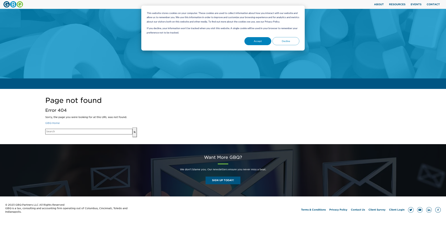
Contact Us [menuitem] (358, 209)
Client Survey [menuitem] (377, 209)
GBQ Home (52, 123)
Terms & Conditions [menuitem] (313, 209)
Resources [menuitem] (397, 4)
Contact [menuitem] (433, 4)
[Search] (134, 132)
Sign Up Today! (223, 180)
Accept (258, 41)
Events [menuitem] (416, 4)
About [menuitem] (379, 4)
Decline (286, 41)
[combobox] (88, 131)
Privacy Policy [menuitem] (338, 209)
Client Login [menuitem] (397, 209)
